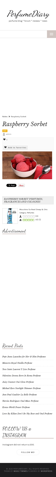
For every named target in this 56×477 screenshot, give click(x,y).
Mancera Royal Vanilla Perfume (17, 363)
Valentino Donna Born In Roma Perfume (21, 375)
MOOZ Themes (21, 471)
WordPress (46, 471)
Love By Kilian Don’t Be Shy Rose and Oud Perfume (27, 413)
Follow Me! (28, 452)
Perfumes (30, 213)
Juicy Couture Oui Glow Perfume (18, 382)
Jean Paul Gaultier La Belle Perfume (19, 394)
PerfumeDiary (28, 13)
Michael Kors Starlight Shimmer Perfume (21, 388)
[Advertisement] (28, 67)
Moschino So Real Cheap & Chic (33, 209)
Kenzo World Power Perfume (16, 407)
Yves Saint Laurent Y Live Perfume (18, 369)
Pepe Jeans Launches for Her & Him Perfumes (24, 356)
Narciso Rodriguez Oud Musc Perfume (20, 401)
